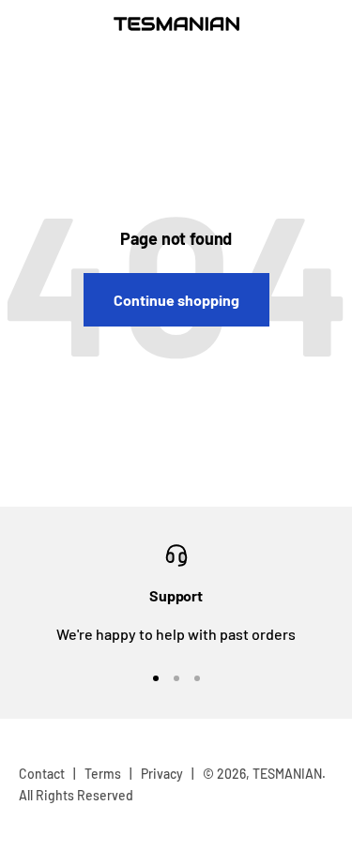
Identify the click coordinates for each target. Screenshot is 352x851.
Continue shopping (176, 300)
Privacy (162, 774)
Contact (42, 774)
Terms (102, 774)
